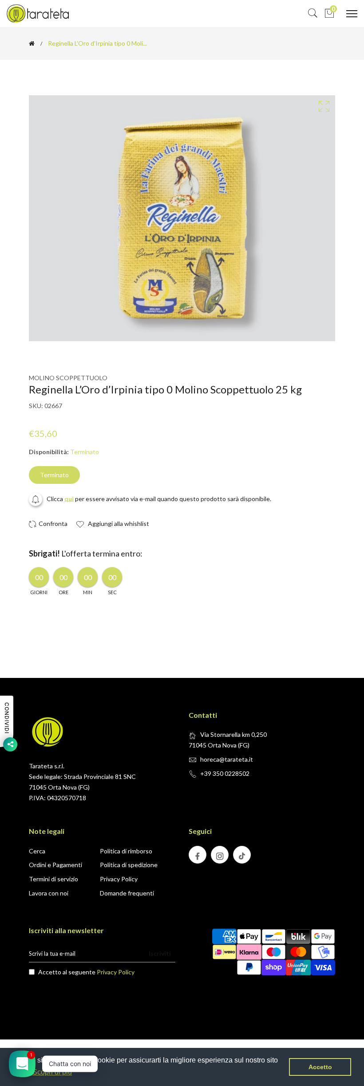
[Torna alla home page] (32, 43)
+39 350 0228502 (224, 773)
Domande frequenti (127, 893)
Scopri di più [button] (52, 1072)
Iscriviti (160, 953)
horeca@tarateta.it (226, 759)
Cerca (37, 851)
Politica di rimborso (126, 851)
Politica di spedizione (129, 864)
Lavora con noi (48, 893)
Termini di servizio (53, 879)
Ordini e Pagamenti (55, 864)
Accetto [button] (320, 1066)
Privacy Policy (119, 879)
